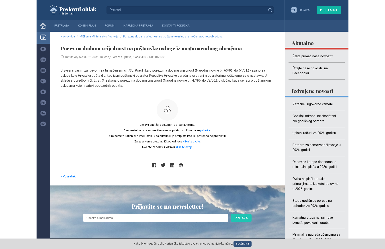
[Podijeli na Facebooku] (154, 165)
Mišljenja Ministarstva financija (99, 36)
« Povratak (68, 176)
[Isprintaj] (181, 165)
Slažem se (242, 243)
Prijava (241, 218)
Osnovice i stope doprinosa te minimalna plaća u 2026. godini (315, 164)
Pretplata (61, 25)
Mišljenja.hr (76, 9)
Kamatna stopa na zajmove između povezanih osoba (313, 220)
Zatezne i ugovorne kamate (313, 104)
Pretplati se (329, 10)
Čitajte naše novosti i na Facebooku (310, 70)
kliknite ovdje (191, 141)
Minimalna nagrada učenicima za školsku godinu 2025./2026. (316, 237)
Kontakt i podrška (176, 25)
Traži (270, 9)
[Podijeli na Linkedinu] (172, 165)
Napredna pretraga (138, 25)
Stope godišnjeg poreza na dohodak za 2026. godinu (312, 203)
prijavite (205, 130)
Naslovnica (68, 36)
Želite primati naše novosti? (313, 56)
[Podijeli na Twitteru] (163, 165)
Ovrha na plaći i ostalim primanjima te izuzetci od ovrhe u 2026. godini (315, 184)
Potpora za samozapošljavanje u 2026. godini (317, 147)
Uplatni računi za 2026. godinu (314, 133)
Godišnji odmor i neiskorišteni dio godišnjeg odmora (314, 118)
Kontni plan (87, 25)
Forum (110, 25)
